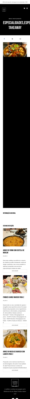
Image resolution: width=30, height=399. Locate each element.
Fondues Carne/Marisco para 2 (13, 297)
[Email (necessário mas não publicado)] (20, 39)
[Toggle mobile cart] (24, 8)
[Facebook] (4, 39)
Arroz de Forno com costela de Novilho (13, 251)
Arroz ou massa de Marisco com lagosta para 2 (14, 352)
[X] (12, 39)
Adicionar (15, 270)
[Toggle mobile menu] (27, 8)
